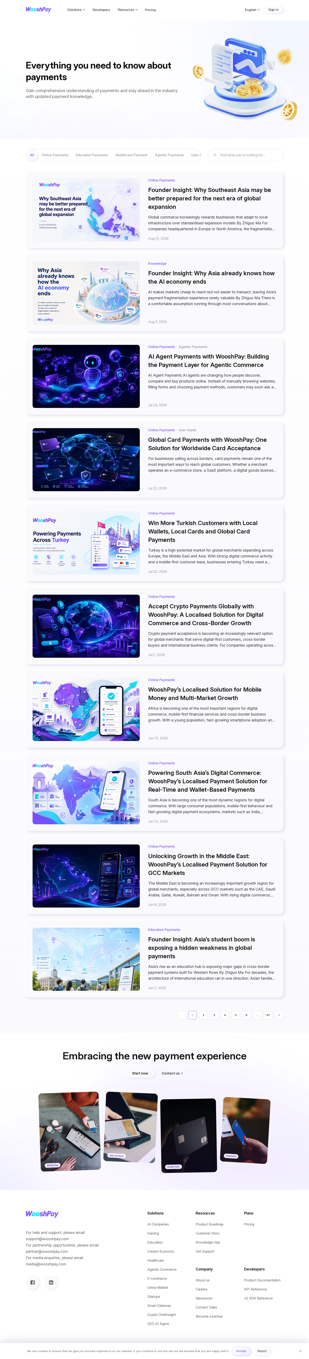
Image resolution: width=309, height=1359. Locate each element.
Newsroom (204, 1298)
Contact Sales (206, 1307)
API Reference (255, 1289)
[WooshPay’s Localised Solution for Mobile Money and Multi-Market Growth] (154, 709)
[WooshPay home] (38, 9)
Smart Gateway (159, 1306)
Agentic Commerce (162, 1270)
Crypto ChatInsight (161, 1315)
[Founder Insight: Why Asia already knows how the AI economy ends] (154, 293)
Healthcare (155, 1260)
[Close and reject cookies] (300, 1351)
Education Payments (92, 155)
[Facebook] (32, 1282)
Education (155, 1242)
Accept (241, 1351)
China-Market (157, 1288)
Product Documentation (262, 1280)
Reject (262, 1351)
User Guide (200, 155)
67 (268, 1015)
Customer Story (208, 1233)
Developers (101, 10)
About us (203, 1280)
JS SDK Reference (258, 1298)
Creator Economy (160, 1251)
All (32, 155)
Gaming (153, 1233)
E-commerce (157, 1279)
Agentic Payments (169, 155)
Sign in (273, 9)
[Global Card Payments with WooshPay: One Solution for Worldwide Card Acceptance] (154, 459)
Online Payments (55, 155)
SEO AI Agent (158, 1324)
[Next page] (279, 1015)
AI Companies (158, 1224)
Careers (201, 1289)
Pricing (150, 10)
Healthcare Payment (131, 155)
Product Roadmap (209, 1224)
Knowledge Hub (208, 1242)
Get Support (205, 1251)
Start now (140, 1073)
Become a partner (209, 1316)
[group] (113, 154)
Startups (153, 1297)
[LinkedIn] (51, 1282)
